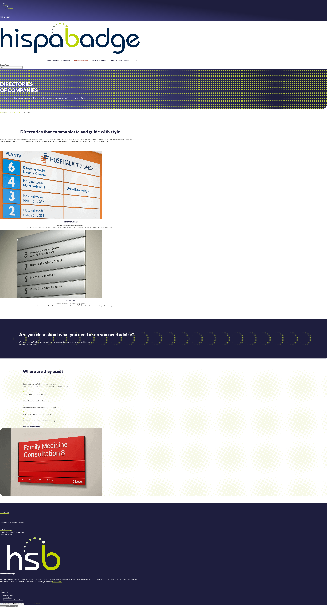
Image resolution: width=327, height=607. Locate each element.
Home (49, 60)
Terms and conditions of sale (13, 600)
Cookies (21, 603)
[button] (6, 5)
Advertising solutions (99, 60)
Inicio (2, 112)
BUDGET (127, 60)
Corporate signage (81, 60)
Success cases (116, 60)
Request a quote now (27, 344)
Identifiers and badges (61, 60)
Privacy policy (8, 596)
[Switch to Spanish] (10, 9)
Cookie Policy (7, 598)
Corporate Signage (12, 112)
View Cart (3, 606)
